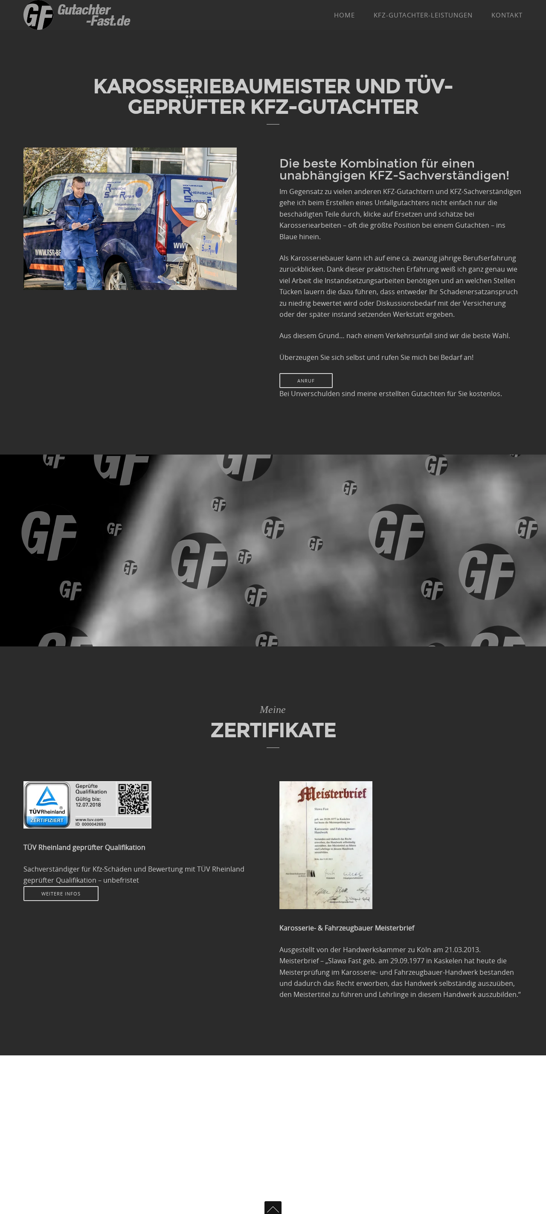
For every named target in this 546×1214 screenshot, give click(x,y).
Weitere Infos (61, 893)
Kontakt (507, 15)
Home (344, 15)
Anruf (306, 380)
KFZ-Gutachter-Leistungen (423, 15)
